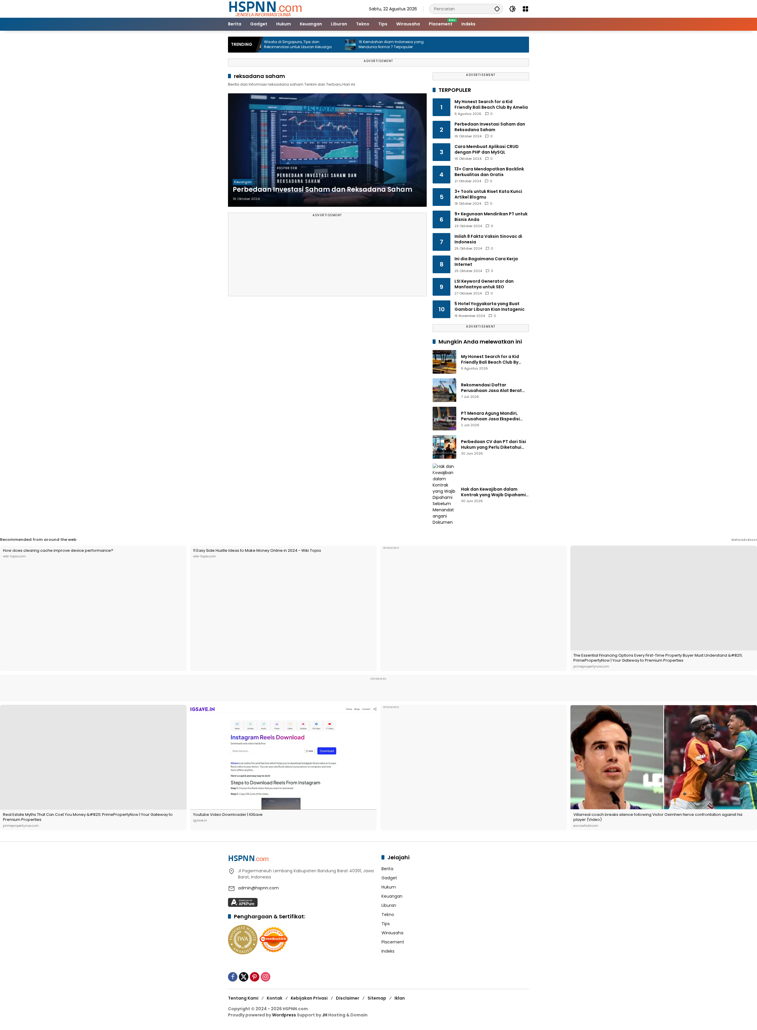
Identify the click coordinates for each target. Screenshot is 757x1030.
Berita (387, 869)
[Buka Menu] (525, 8)
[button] (497, 9)
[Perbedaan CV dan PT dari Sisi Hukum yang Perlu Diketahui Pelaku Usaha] (444, 447)
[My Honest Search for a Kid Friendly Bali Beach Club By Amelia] (444, 362)
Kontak (274, 998)
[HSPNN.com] (265, 9)
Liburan (388, 905)
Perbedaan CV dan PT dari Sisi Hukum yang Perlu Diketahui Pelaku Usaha (493, 444)
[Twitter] (243, 977)
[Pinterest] (254, 977)
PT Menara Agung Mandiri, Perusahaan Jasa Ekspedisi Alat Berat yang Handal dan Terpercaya (491, 416)
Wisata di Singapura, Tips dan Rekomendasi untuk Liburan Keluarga (259, 44)
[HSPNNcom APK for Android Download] (243, 902)
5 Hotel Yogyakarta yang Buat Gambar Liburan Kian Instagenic (489, 307)
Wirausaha (392, 933)
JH (324, 1015)
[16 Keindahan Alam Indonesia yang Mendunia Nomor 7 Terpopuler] (312, 44)
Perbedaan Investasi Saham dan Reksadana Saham (322, 189)
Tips (385, 924)
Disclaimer (347, 998)
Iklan (399, 998)
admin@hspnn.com (258, 888)
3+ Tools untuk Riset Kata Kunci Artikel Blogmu (488, 194)
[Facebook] (232, 977)
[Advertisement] (327, 257)
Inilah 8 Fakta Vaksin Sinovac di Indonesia (488, 239)
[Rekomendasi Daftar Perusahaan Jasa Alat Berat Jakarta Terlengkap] (444, 390)
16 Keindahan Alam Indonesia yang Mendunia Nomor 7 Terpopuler (352, 44)
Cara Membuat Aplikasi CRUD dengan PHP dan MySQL (486, 149)
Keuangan (243, 182)
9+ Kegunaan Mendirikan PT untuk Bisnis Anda (491, 217)
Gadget (389, 878)
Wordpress (284, 1015)
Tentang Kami (243, 998)
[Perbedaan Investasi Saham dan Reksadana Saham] (327, 150)
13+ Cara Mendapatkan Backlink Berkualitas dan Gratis (489, 172)
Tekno (387, 914)
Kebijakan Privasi (309, 998)
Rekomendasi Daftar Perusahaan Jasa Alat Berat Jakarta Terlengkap (491, 388)
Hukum (388, 887)
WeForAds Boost (744, 540)
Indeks (387, 951)
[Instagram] (265, 977)
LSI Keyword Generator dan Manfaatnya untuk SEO (484, 284)
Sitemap (377, 998)
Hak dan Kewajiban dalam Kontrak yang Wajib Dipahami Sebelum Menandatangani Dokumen (493, 492)
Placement (392, 942)
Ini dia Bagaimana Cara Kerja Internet (486, 262)
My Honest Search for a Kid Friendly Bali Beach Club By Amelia (491, 104)
